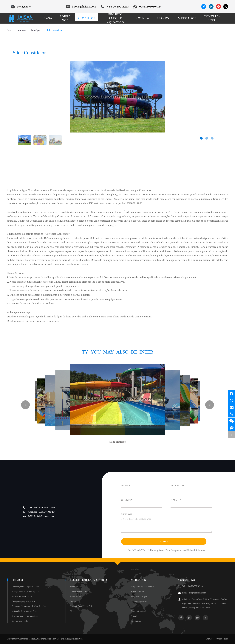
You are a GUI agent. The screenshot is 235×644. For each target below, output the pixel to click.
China (72, 611)
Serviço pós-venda (20, 621)
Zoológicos (136, 621)
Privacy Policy (222, 639)
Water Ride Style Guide (22, 596)
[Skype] (231, 393)
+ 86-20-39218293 (117, 6)
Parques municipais (139, 596)
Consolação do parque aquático (25, 586)
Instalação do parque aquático (24, 611)
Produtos (21, 30)
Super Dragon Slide (140, 435)
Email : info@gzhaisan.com (194, 593)
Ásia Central (75, 596)
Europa (73, 601)
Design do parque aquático (23, 601)
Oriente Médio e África (80, 591)
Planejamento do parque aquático (26, 591)
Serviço (17, 579)
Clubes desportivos (139, 601)
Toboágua (36, 30)
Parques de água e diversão (142, 586)
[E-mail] (231, 407)
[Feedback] (231, 427)
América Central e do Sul (81, 606)
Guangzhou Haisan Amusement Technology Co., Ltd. (41, 639)
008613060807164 (150, 6)
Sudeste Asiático (77, 586)
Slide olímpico (117, 441)
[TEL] (231, 414)
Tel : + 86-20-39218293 (192, 586)
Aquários (135, 616)
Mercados (138, 579)
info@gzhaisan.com (84, 6)
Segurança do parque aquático (25, 616)
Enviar (164, 541)
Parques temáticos (138, 611)
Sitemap (209, 639)
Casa (9, 30)
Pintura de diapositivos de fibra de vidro (29, 606)
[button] (201, 138)
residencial (135, 606)
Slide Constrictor (54, 30)
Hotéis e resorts (137, 591)
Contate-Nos (187, 579)
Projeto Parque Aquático (88, 579)
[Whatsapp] (231, 400)
